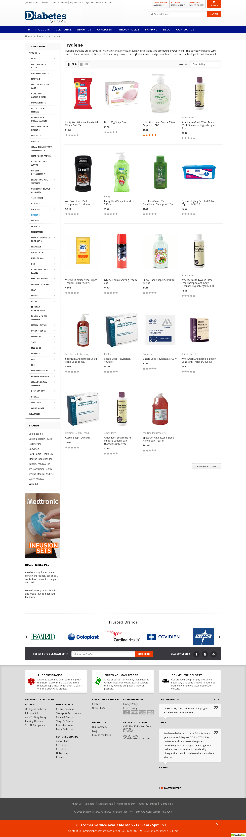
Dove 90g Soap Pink (115, 122)
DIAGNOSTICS (38, 252)
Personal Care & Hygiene (40, 128)
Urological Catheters (36, 709)
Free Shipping (160, 3)
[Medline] (203, 637)
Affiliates (104, 29)
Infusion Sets (38, 102)
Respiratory (38, 391)
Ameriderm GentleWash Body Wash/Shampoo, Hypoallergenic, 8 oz (199, 125)
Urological (37, 258)
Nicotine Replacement (38, 172)
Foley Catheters (64, 729)
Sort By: (183, 64)
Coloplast (61, 749)
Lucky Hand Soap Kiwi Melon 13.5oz (119, 202)
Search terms (105, 803)
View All (33, 484)
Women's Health (40, 284)
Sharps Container (41, 156)
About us (77, 803)
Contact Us (185, 29)
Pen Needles (37, 232)
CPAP (33, 290)
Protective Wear (64, 725)
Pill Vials (36, 135)
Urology (36, 141)
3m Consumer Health (40, 468)
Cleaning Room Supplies (39, 384)
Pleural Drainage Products (40, 239)
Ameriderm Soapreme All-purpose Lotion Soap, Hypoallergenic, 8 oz (118, 440)
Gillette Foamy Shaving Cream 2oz (120, 281)
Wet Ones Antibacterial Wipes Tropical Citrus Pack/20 (81, 281)
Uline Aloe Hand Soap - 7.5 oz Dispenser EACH (159, 124)
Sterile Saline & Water (39, 163)
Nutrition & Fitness (38, 110)
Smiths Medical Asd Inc (41, 474)
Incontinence (38, 331)
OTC (33, 359)
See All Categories (35, 725)
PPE (32, 365)
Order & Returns (148, 803)
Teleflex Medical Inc (39, 463)
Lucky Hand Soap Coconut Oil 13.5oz (159, 281)
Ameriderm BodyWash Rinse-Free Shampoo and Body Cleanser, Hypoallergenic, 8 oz (198, 282)
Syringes (36, 203)
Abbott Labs (62, 741)
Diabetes (35, 209)
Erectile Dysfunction (38, 309)
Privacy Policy (128, 29)
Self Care (36, 402)
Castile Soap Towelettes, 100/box (117, 360)
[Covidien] (163, 637)
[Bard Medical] (42, 637)
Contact (96, 704)
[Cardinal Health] (123, 637)
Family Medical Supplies (39, 318)
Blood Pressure (39, 370)
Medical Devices (39, 325)
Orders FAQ (98, 708)
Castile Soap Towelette (77, 437)
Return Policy (130, 708)
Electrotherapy (39, 278)
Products (42, 29)
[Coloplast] (82, 637)
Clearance (64, 29)
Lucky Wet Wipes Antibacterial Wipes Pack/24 (81, 124)
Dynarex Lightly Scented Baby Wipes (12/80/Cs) (198, 202)
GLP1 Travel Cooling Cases (38, 95)
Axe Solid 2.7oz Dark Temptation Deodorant (78, 202)
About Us (84, 29)
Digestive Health (40, 73)
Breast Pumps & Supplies (39, 181)
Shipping (151, 29)
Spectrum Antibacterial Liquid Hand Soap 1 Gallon (158, 439)
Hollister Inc (35, 443)
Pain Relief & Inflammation (39, 119)
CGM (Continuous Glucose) (40, 190)
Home (28, 36)
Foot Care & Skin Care (40, 86)
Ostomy (35, 353)
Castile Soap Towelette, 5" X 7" (160, 358)
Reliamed (61, 757)
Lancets (35, 226)
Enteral (35, 295)
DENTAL (35, 396)
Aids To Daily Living (35, 717)
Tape (33, 342)
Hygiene (56, 36)
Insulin (35, 220)
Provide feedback (101, 735)
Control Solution (65, 709)
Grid (74, 64)
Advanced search (126, 803)
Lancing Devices (34, 721)
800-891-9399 (196, 3)
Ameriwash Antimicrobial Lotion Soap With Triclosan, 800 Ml (199, 360)
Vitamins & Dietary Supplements (41, 149)
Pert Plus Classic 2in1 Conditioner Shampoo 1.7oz (158, 202)
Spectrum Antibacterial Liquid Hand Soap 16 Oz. (81, 360)
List (86, 64)
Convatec (34, 448)
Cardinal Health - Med (40, 438)
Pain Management (41, 376)
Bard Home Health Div (41, 453)
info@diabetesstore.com (97, 830)
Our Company (99, 727)
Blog (167, 29)
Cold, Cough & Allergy (38, 66)
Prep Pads (36, 246)
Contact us (167, 803)
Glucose (178, 3)
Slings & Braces (64, 721)
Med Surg (36, 348)
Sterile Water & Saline (39, 271)
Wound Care (37, 408)
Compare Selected (206, 466)
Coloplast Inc (36, 433)
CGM (33, 58)
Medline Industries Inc (40, 458)
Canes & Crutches (65, 717)
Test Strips (37, 198)
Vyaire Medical (36, 479)
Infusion (36, 336)
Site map (90, 803)
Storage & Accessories (68, 713)
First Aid (35, 79)
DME (33, 264)
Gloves (34, 301)
